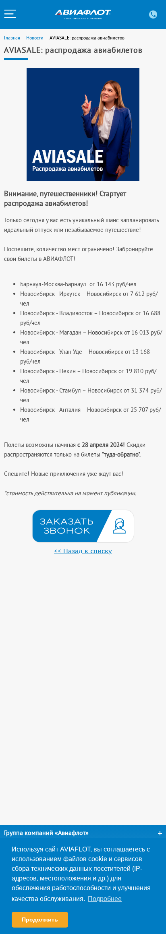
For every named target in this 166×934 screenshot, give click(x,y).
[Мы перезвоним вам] (83, 526)
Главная (12, 38)
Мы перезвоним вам (83, 526)
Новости (35, 38)
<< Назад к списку (83, 550)
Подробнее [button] (105, 898)
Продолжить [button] (40, 919)
